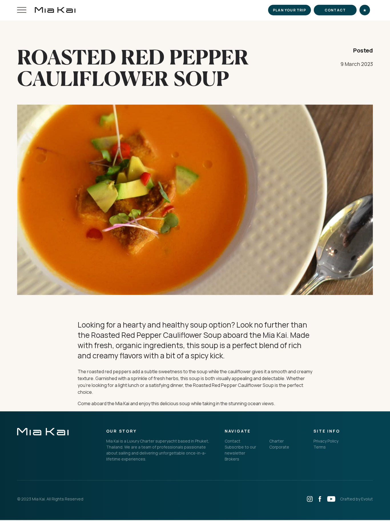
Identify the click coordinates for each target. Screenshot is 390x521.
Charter (276, 441)
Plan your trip (289, 10)
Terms (319, 447)
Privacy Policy (325, 441)
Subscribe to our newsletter (240, 450)
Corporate (279, 447)
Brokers (232, 459)
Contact (335, 10)
